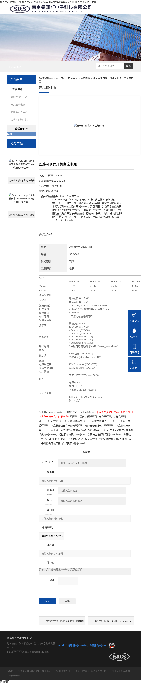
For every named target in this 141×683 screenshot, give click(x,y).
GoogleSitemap (13, 675)
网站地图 (5, 681)
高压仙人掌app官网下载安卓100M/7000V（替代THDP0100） (22, 181)
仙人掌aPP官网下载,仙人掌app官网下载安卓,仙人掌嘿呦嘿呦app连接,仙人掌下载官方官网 (48, 2)
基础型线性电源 (19, 97)
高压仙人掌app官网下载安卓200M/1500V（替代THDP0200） (22, 216)
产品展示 (73, 78)
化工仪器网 (117, 671)
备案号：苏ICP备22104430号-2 (79, 671)
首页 (63, 78)
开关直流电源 (18, 104)
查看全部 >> (21, 128)
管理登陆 (127, 671)
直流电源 (85, 78)
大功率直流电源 (19, 119)
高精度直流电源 (19, 112)
